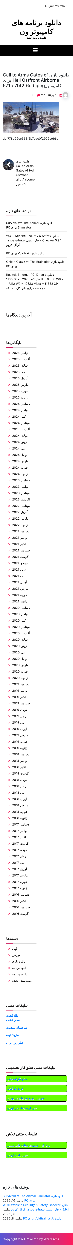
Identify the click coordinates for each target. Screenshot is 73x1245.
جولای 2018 (20, 780)
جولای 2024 (20, 435)
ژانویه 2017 (19, 888)
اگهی (15, 949)
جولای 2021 (20, 563)
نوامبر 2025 (20, 353)
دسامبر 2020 (21, 608)
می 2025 (18, 372)
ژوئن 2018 (19, 786)
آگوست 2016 (20, 913)
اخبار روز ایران (15, 1042)
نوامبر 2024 (20, 410)
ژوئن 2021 (19, 569)
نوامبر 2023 (20, 486)
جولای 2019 (20, 710)
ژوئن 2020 (19, 646)
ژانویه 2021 (19, 601)
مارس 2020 (20, 665)
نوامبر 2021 (20, 537)
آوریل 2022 (20, 512)
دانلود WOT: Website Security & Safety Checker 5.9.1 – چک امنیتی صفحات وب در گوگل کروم (33, 240)
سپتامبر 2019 (21, 703)
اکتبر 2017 (19, 837)
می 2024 (18, 448)
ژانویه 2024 (20, 474)
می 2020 (18, 652)
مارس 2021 (20, 588)
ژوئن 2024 (19, 442)
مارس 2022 (20, 518)
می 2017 (18, 862)
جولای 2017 (20, 850)
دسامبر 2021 (20, 531)
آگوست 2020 (21, 633)
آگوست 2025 (21, 359)
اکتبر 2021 (19, 544)
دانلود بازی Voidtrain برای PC (25, 253)
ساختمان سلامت (16, 1027)
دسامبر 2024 (21, 404)
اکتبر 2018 (19, 767)
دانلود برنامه (19, 968)
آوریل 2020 (20, 659)
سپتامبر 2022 (21, 506)
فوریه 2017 (19, 882)
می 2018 (18, 792)
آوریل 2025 (20, 378)
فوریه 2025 (20, 391)
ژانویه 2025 (20, 397)
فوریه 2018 (19, 812)
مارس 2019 (20, 735)
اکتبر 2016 (19, 901)
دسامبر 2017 (20, 824)
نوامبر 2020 (20, 614)
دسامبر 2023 (21, 480)
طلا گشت (12, 1015)
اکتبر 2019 (19, 697)
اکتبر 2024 (19, 416)
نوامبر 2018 (20, 761)
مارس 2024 (20, 461)
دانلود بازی (18, 961)
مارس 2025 (20, 385)
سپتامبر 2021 (21, 550)
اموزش (16, 955)
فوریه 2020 (20, 671)
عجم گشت (13, 1020)
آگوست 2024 (21, 429)
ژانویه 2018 (19, 818)
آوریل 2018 (19, 799)
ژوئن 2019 (19, 716)
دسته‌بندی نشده (22, 980)
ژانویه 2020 (20, 678)
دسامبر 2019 (20, 684)
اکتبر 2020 (19, 620)
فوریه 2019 (19, 741)
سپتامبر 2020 (21, 627)
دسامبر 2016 (20, 894)
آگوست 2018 (20, 773)
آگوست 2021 (20, 557)
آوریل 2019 (19, 729)
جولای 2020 (20, 639)
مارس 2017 (20, 875)
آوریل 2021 (19, 582)
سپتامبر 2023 (21, 493)
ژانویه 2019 (19, 748)
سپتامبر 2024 (21, 423)
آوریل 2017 (19, 869)
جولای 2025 (20, 365)
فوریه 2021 (19, 595)
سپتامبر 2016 (21, 907)
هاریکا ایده (12, 1035)
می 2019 (18, 722)
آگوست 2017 (20, 843)
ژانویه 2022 (20, 525)
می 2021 (18, 576)
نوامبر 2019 (20, 690)
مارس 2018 (20, 805)
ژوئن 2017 (19, 856)
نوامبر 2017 (19, 831)
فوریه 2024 (20, 467)
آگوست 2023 (21, 499)
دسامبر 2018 (20, 754)
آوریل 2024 (20, 455)
